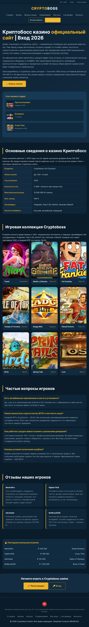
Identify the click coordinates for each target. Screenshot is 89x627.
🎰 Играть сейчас (14, 84)
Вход (72, 2)
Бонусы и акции (30, 15)
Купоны (19, 15)
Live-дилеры (68, 15)
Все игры (56, 15)
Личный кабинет (36, 20)
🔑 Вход (57, 586)
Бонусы (29, 616)
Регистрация (82, 2)
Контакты (79, 15)
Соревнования (45, 15)
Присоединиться (52, 20)
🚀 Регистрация (36, 586)
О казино (9, 15)
